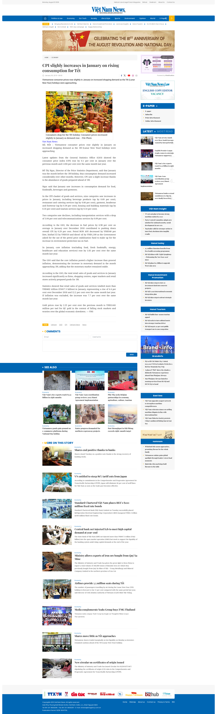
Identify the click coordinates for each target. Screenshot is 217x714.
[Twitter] (125, 76)
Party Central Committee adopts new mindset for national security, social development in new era (158, 222)
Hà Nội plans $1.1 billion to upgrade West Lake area (157, 264)
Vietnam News (75, 325)
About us (141, 702)
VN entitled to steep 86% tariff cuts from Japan (101, 476)
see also (50, 367)
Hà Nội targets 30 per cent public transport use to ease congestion (157, 327)
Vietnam (54, 325)
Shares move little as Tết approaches (95, 636)
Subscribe (148, 114)
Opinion (142, 18)
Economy (71, 18)
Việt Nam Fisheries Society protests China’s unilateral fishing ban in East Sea (158, 421)
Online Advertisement (153, 121)
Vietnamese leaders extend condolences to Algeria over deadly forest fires (164, 195)
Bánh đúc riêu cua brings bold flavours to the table (155, 465)
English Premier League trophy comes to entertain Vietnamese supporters (164, 153)
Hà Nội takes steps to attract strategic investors (158, 298)
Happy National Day (95, 27)
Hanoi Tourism (138, 24)
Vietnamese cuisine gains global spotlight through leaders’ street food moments (158, 458)
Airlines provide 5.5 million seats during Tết (99, 583)
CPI (66, 325)
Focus (46, 24)
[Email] (136, 75)
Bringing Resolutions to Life (64, 24)
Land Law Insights (122, 24)
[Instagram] (133, 75)
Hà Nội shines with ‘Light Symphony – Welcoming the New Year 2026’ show (158, 257)
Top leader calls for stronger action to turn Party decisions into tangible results (158, 231)
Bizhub (145, 2)
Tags (45, 325)
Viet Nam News (49, 141)
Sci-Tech (82, 18)
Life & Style (105, 18)
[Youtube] (128, 75)
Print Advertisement (152, 118)
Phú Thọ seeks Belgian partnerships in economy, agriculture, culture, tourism (120, 397)
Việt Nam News (108, 10)
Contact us (151, 702)
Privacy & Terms (164, 702)
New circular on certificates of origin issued (99, 662)
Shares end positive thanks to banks (95, 450)
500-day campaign (77, 27)
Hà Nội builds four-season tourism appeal (157, 315)
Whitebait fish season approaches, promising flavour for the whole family (157, 449)
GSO (60, 325)
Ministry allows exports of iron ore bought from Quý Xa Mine (106, 557)
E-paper (149, 106)
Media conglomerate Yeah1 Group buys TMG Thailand (105, 609)
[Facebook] (121, 76)
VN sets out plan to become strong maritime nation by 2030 (157, 215)
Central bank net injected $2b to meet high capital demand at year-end (103, 530)
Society (94, 18)
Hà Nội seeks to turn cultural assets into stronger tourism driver (157, 321)
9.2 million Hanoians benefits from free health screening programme (157, 249)
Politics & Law (57, 18)
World (152, 18)
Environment (130, 18)
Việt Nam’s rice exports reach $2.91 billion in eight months (56, 396)
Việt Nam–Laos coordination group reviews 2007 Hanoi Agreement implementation (87, 397)
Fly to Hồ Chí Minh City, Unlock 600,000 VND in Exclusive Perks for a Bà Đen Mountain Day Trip (158, 364)
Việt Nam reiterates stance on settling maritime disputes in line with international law (158, 412)
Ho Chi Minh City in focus (155, 24)
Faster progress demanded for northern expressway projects (87, 429)
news (84, 325)
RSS (173, 702)
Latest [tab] (148, 131)
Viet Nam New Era (83, 24)
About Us (161, 2)
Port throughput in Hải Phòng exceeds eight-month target (120, 429)
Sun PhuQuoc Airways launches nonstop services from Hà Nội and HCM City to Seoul (157, 381)
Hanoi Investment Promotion (102, 24)
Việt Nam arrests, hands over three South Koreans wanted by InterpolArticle (164, 140)
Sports (117, 18)
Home (46, 57)
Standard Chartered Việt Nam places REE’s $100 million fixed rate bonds (102, 504)
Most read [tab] (165, 131)
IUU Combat (62, 27)
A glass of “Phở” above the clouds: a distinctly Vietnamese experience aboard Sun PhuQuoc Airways (157, 372)
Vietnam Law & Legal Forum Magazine (127, 2)
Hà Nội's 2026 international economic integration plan (158, 292)
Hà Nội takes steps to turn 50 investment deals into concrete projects (156, 285)
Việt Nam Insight (48, 27)
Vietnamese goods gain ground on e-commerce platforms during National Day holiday (56, 431)
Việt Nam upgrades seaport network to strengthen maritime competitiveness (158, 403)
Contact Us (171, 2)
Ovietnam (152, 2)
